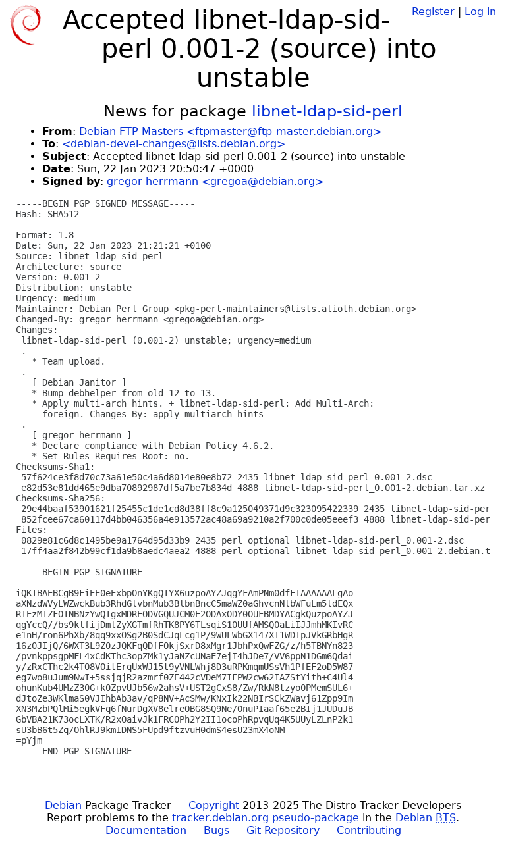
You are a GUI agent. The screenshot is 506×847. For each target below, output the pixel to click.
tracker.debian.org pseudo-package (265, 817)
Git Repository (283, 830)
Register (433, 11)
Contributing (369, 830)
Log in (480, 11)
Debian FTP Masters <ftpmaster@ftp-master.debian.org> (230, 131)
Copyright (213, 805)
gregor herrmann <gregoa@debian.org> (215, 181)
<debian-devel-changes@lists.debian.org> (173, 144)
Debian (63, 805)
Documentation (145, 830)
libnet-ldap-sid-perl (327, 111)
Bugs (216, 830)
